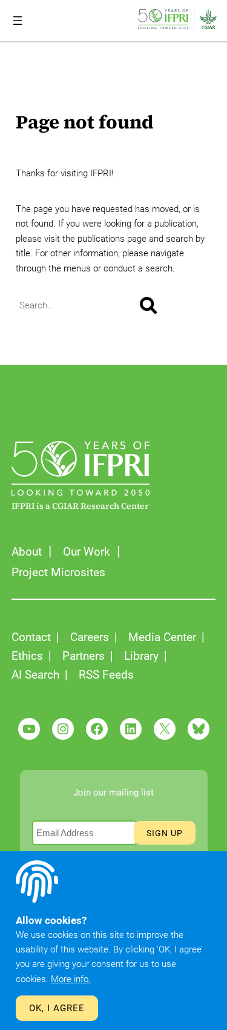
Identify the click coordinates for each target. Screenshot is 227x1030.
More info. (71, 979)
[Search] (148, 305)
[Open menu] (17, 20)
